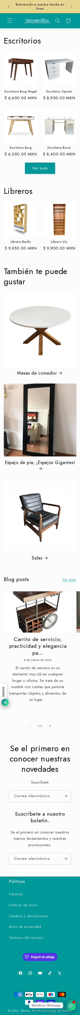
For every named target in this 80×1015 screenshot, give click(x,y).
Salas (37, 558)
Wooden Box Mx (31, 1011)
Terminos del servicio (26, 937)
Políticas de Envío (23, 905)
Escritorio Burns (59, 148)
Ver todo (40, 168)
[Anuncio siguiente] (71, 6)
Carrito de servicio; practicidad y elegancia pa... (38, 646)
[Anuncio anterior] (9, 6)
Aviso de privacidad (25, 926)
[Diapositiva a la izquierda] (30, 726)
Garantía (15, 894)
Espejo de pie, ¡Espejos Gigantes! (40, 463)
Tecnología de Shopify (57, 1011)
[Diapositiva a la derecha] (50, 726)
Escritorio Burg (21, 148)
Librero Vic (59, 242)
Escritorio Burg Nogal (21, 91)
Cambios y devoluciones (29, 916)
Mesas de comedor (37, 373)
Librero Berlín (21, 242)
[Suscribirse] (65, 796)
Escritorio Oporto (59, 91)
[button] (9, 20)
